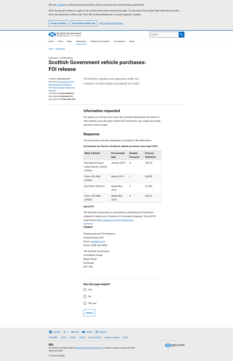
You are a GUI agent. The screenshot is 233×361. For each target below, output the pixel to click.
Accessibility (53, 337)
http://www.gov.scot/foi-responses (115, 220)
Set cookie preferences (111, 23)
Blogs (131, 41)
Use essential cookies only (83, 23)
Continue (89, 313)
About (51, 41)
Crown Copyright (94, 337)
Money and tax (58, 87)
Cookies (82, 337)
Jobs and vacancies (111, 337)
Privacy (125, 337)
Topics (60, 41)
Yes (90, 289)
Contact (73, 337)
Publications (81, 41)
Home (51, 49)
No (89, 296)
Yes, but (92, 303)
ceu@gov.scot (98, 241)
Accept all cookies (58, 23)
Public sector (70, 87)
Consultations (120, 41)
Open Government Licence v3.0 (90, 348)
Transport (52, 90)
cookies (61, 4)
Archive (64, 337)
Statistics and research (100, 41)
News (69, 41)
